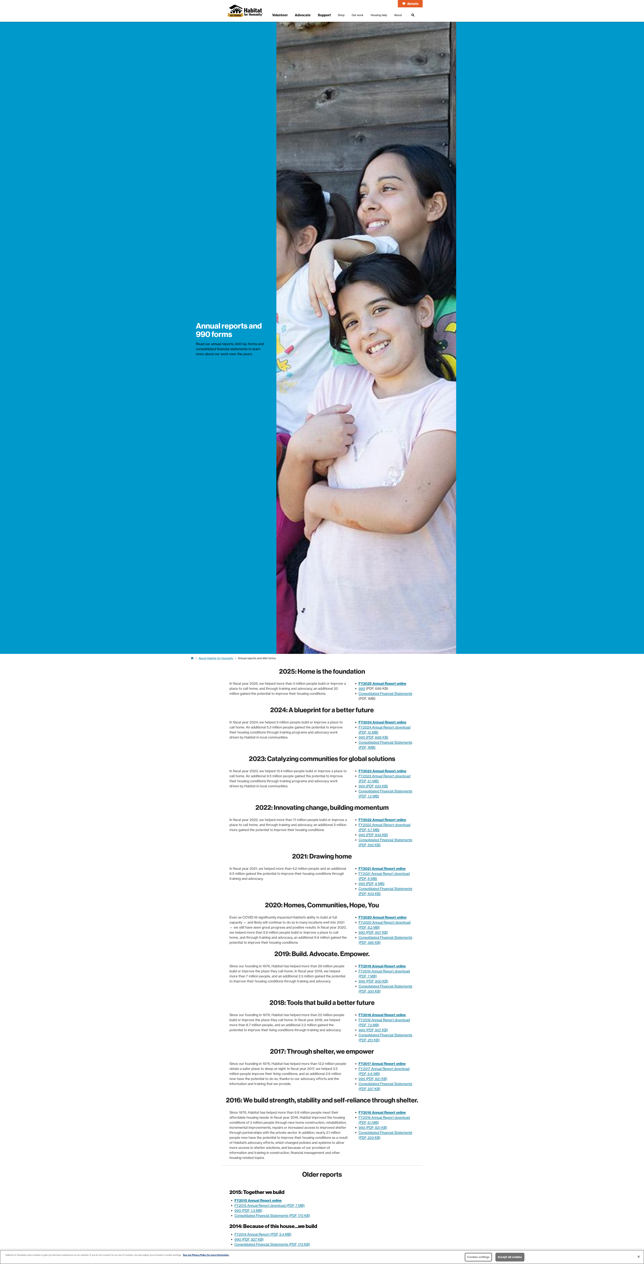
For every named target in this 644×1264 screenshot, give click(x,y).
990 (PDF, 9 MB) (372, 883)
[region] (322, 1257)
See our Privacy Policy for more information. (206, 1255)
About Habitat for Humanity (216, 658)
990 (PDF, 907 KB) (373, 932)
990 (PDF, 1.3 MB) (248, 1210)
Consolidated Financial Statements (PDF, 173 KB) (272, 1244)
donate (413, 4)
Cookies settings (478, 1257)
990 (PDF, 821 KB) (373, 1079)
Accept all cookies (510, 1257)
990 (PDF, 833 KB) (373, 835)
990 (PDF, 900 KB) (373, 981)
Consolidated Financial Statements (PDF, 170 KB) (272, 1215)
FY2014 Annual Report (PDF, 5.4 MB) (262, 1234)
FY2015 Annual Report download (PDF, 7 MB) (269, 1205)
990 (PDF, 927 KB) (249, 1239)
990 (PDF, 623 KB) (373, 786)
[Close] (638, 1256)
